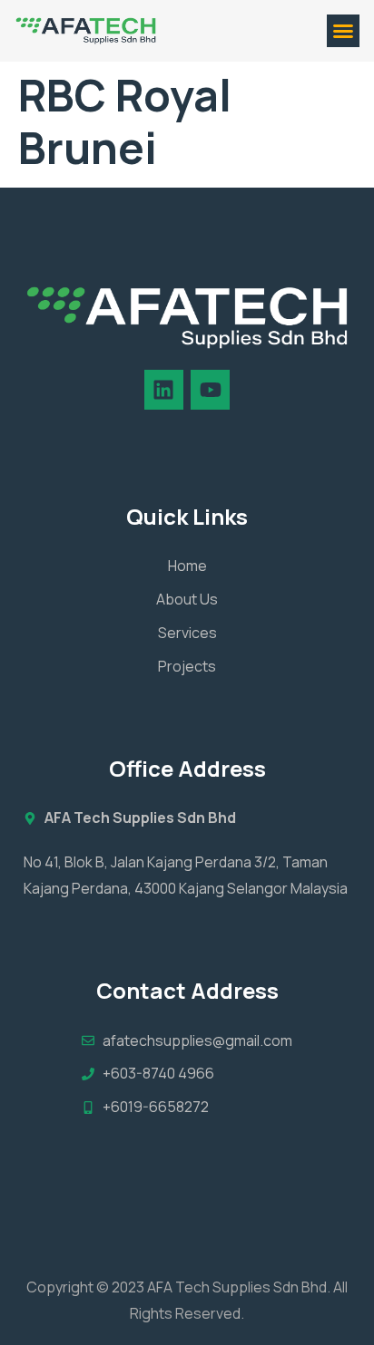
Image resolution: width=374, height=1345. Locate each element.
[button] (343, 31)
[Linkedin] (163, 389)
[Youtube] (210, 389)
